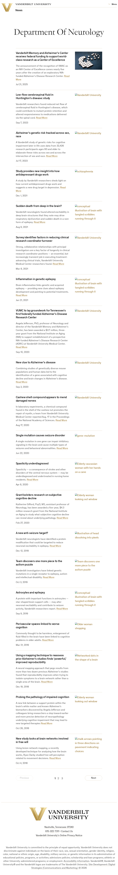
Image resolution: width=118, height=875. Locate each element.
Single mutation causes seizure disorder (40, 435)
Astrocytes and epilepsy (30, 592)
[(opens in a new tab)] (88, 61)
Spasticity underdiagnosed (32, 463)
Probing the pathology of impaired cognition (42, 697)
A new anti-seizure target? (32, 533)
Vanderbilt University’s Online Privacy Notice (59, 835)
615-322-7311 (52, 831)
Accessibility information (76, 861)
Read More (41, 118)
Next (93, 778)
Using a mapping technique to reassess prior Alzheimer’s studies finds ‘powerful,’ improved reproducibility (41, 659)
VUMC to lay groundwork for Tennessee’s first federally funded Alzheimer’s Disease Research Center (41, 314)
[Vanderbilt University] (59, 814)
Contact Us (67, 831)
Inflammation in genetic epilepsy (36, 279)
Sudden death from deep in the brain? (39, 206)
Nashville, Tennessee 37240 (59, 827)
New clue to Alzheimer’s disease (36, 362)
